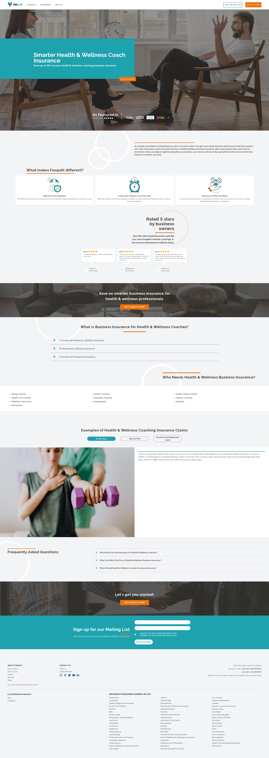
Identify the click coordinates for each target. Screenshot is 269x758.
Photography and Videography (121, 717)
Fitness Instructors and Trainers (121, 737)
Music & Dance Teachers (221, 717)
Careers (10, 674)
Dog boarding (114, 735)
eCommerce (217, 723)
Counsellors (113, 700)
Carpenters (165, 740)
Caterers (215, 703)
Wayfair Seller (166, 700)
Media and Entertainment (170, 715)
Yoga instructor (115, 743)
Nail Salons (165, 746)
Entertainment (166, 703)
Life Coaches (217, 698)
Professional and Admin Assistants (174, 735)
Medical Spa (114, 698)
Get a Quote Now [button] (253, 5)
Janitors (164, 698)
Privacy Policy (13, 669)
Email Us (62, 669)
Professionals (166, 729)
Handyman (113, 720)
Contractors (113, 726)
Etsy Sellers (216, 712)
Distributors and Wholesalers (172, 743)
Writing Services (115, 732)
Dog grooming (217, 709)
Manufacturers (166, 717)
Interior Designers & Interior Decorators (124, 746)
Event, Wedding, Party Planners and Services (177, 737)
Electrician (216, 720)
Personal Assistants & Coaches (173, 749)
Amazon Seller (114, 715)
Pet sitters (164, 732)
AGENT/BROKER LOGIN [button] (233, 5)
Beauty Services (218, 740)
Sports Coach (217, 726)
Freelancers (113, 729)
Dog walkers (114, 749)
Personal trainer (218, 732)
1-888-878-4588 (65, 672)
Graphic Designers (168, 709)
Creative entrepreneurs (220, 700)
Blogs (10, 680)
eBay (111, 712)
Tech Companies (218, 735)
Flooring (164, 712)
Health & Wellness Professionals (121, 703)
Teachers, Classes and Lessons (224, 706)
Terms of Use (13, 672)
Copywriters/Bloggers (220, 715)
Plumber (112, 709)
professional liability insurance (235, 454)
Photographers (218, 737)
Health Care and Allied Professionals (226, 743)
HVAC (214, 729)
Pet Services (216, 746)
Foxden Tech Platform (117, 706)
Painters (164, 726)
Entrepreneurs (166, 723)
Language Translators (117, 740)
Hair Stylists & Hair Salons (170, 720)
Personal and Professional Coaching (174, 706)
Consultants (113, 723)
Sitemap (11, 677)
